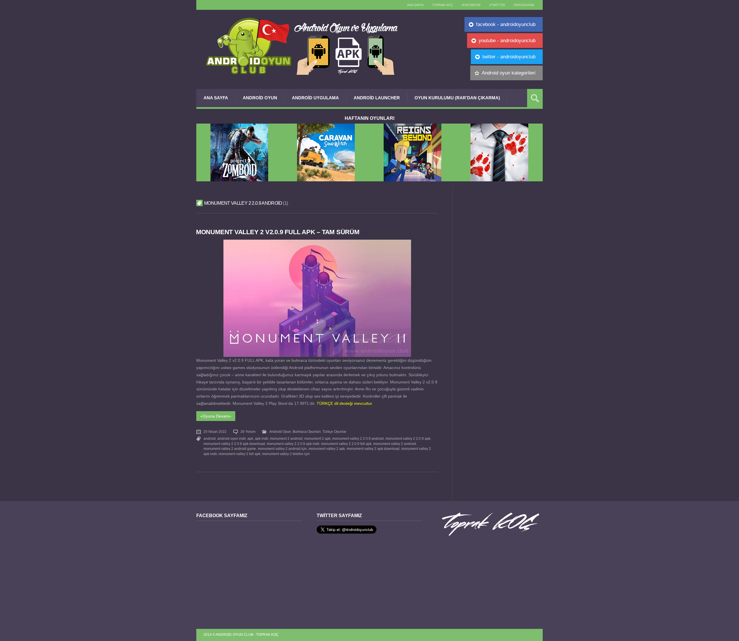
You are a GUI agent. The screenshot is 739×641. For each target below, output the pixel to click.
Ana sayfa (415, 5)
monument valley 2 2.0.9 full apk (346, 444)
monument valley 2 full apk (239, 454)
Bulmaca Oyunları (307, 432)
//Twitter (497, 5)
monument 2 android (286, 439)
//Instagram (524, 5)
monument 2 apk (317, 439)
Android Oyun (260, 97)
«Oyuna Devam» (215, 416)
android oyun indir (231, 439)
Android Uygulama (315, 97)
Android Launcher (377, 97)
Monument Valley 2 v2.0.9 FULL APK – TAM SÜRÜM (277, 232)
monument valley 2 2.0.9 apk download (234, 444)
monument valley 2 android (394, 444)
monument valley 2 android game (230, 449)
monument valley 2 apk (327, 449)
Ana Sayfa (216, 97)
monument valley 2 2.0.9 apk (407, 439)
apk (250, 439)
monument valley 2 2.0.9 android (358, 439)
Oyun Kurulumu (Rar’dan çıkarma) (457, 97)
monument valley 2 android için (282, 449)
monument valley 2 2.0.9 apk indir (293, 444)
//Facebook (471, 5)
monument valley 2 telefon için (286, 454)
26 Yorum (247, 432)
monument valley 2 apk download (373, 449)
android (210, 439)
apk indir (261, 439)
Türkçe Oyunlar (334, 432)
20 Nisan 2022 (215, 432)
